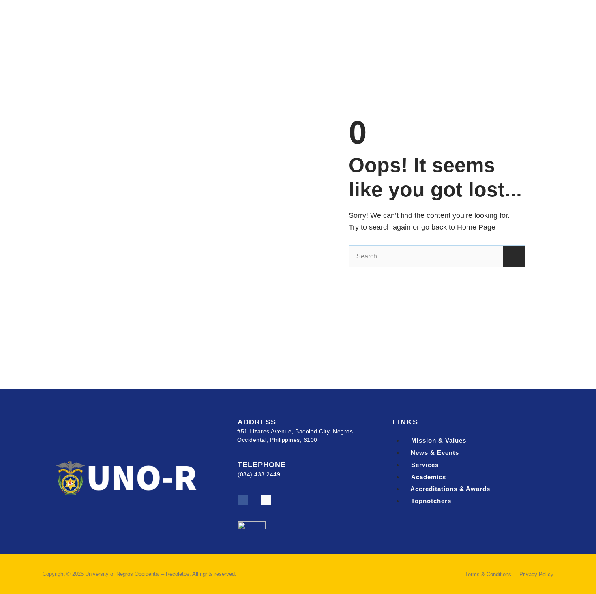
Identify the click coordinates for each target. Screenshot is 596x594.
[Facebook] (243, 500)
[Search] (514, 256)
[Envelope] (266, 500)
